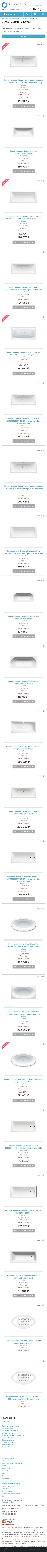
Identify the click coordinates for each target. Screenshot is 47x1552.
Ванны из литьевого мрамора (13, 1435)
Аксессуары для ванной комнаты (12, 1481)
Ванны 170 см (7, 1447)
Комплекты (5, 1488)
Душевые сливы (7, 1476)
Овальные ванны (8, 1424)
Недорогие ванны (8, 1445)
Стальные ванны (8, 1438)
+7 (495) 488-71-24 (13, 1501)
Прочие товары (7, 1491)
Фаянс (4, 1466)
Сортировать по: (8, 28)
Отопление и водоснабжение (11, 1494)
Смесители (5, 1471)
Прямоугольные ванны (10, 1426)
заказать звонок (8, 1503)
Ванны (4, 1461)
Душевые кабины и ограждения (12, 1463)
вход (38, 3)
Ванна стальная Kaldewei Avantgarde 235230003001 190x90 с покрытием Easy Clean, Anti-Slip (23, 421)
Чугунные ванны (8, 1440)
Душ (3, 1473)
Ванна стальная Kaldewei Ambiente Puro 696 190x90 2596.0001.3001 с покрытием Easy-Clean (23, 218)
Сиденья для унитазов (9, 1486)
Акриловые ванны (8, 1433)
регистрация (39, 5)
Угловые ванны (7, 1428)
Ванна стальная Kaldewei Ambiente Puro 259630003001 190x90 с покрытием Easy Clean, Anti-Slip (23, 879)
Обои (3, 1496)
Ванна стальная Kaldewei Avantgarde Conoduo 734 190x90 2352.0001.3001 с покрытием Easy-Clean (23, 82)
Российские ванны (9, 1442)
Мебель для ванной (8, 1458)
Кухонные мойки (7, 1478)
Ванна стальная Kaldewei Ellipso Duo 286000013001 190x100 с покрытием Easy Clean (23, 1014)
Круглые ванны (7, 1422)
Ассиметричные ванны (10, 1431)
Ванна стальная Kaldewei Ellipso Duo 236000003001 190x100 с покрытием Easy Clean (23, 946)
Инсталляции (6, 1468)
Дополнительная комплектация (12, 1483)
